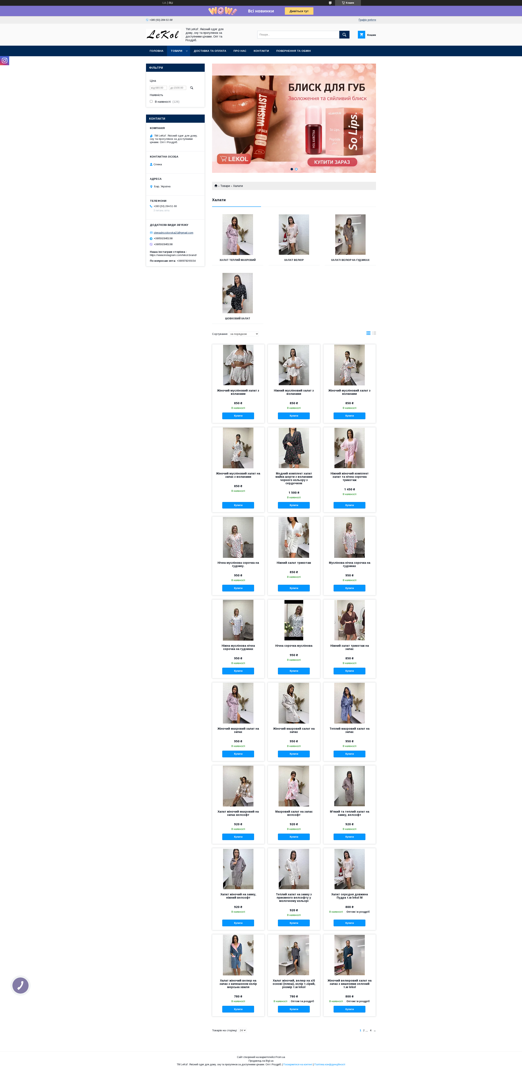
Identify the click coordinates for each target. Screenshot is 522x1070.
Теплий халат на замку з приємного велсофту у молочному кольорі (294, 897)
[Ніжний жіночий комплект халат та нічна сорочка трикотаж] (350, 447)
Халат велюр (294, 260)
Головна (156, 50)
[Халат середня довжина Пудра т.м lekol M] (350, 868)
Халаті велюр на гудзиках (350, 260)
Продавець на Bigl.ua (261, 1060)
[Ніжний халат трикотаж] (294, 537)
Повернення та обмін (293, 50)
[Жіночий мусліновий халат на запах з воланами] (238, 447)
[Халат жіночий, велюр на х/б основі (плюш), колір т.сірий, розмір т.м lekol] (294, 954)
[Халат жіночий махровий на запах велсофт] (238, 786)
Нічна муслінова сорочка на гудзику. (238, 564)
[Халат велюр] (294, 234)
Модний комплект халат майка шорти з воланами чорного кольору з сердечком (293, 478)
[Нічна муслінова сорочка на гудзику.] (238, 537)
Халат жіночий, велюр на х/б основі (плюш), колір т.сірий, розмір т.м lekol (294, 984)
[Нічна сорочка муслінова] (294, 620)
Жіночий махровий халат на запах (238, 730)
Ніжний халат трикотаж (294, 562)
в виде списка (374, 334)
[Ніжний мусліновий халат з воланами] (294, 364)
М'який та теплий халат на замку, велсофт (349, 813)
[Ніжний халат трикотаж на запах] (350, 620)
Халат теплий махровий (238, 260)
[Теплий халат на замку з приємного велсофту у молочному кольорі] (294, 868)
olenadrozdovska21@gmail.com (173, 232)
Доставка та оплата (210, 50)
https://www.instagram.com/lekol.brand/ (173, 255)
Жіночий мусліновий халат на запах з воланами (238, 475)
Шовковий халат (237, 318)
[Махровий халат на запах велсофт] (294, 786)
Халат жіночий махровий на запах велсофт (238, 813)
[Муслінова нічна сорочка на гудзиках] (350, 537)
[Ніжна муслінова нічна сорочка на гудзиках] (238, 620)
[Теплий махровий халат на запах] (350, 703)
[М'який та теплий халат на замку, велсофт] (350, 786)
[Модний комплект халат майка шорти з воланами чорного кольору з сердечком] (294, 447)
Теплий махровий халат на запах (349, 730)
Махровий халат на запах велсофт (294, 813)
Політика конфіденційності (329, 1064)
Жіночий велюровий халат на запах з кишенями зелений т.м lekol (350, 984)
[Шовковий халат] (237, 293)
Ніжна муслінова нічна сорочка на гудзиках (238, 647)
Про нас (239, 50)
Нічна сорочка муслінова (293, 645)
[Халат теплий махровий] (237, 234)
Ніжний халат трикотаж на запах (349, 647)
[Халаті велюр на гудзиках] (350, 234)
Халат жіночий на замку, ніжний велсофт (238, 896)
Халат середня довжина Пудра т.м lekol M (349, 896)
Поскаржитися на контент (297, 1064)
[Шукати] (344, 35)
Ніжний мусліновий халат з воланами (294, 392)
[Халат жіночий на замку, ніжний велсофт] (238, 868)
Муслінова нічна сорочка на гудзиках (349, 564)
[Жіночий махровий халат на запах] (238, 703)
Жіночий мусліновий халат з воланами (238, 392)
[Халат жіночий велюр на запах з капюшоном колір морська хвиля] (238, 954)
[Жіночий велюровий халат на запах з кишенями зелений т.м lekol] (350, 954)
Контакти (261, 50)
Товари (176, 50)
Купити (238, 415)
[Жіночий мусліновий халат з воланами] (238, 364)
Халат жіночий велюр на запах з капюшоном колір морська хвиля (238, 984)
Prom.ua (280, 1057)
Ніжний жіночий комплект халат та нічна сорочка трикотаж (350, 477)
